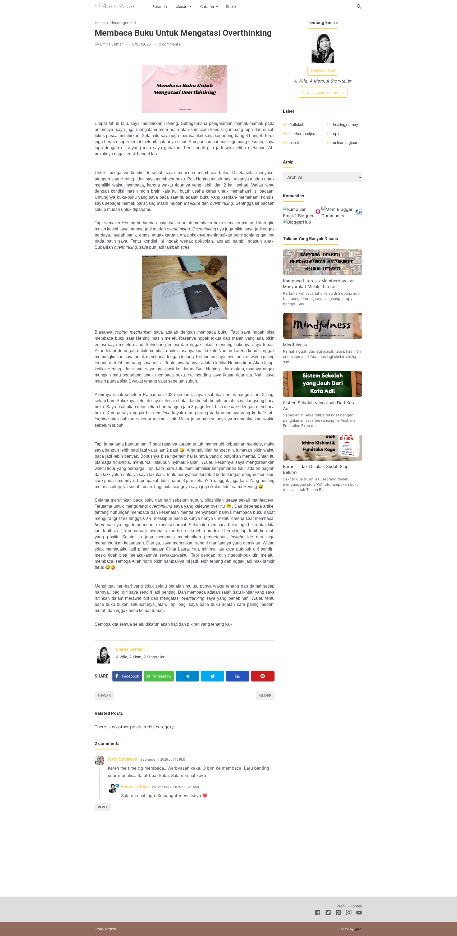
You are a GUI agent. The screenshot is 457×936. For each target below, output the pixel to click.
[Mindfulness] (322, 337)
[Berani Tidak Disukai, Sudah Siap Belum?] (322, 459)
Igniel (358, 929)
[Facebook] (317, 913)
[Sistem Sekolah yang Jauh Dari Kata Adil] (322, 395)
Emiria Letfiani (130, 649)
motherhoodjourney (304, 133)
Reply (103, 807)
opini (337, 133)
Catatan (207, 6)
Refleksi (296, 124)
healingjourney (345, 124)
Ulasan (181, 6)
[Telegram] (187, 676)
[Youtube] (359, 913)
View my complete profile (322, 92)
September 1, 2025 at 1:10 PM (162, 759)
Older (265, 695)
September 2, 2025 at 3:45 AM (175, 787)
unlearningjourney (347, 142)
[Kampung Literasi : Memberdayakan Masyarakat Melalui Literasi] (322, 273)
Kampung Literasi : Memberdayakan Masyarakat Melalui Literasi (319, 283)
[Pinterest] (263, 676)
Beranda (159, 6)
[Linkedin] (237, 676)
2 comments (169, 44)
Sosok (231, 6)
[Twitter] (212, 676)
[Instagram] (348, 913)
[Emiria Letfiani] (115, 6)
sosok (294, 142)
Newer (104, 695)
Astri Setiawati (122, 759)
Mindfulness (295, 344)
